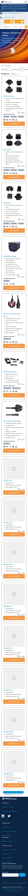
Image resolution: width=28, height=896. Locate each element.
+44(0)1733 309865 (9, 17)
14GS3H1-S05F (8, 774)
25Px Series (7, 149)
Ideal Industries (6, 854)
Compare (19, 21)
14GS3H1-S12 (7, 606)
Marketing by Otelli (14, 891)
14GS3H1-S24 (7, 690)
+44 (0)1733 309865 (7, 807)
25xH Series (7, 203)
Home (3, 65)
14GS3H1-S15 (7, 648)
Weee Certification (7, 858)
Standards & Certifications (9, 849)
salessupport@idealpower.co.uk (12, 13)
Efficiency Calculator (7, 841)
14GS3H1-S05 (7, 523)
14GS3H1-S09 (7, 564)
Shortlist (8, 21)
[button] (26, 2)
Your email (5, 872)
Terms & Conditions (18, 889)
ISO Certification (6, 862)
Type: (2, 69)
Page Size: (16, 69)
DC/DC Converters (7, 835)
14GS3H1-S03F (8, 732)
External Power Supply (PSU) (10, 831)
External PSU (14, 57)
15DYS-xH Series (8, 96)
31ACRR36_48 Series (10, 256)
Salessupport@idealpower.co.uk (10, 811)
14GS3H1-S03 (7, 481)
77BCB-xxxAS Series (10, 372)
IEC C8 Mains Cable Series (12, 421)
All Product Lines (6, 827)
